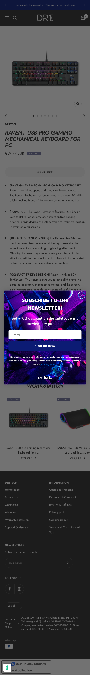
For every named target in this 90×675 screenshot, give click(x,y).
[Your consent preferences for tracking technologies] (7, 668)
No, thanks (45, 377)
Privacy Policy (48, 364)
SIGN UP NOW (45, 346)
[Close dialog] (81, 295)
